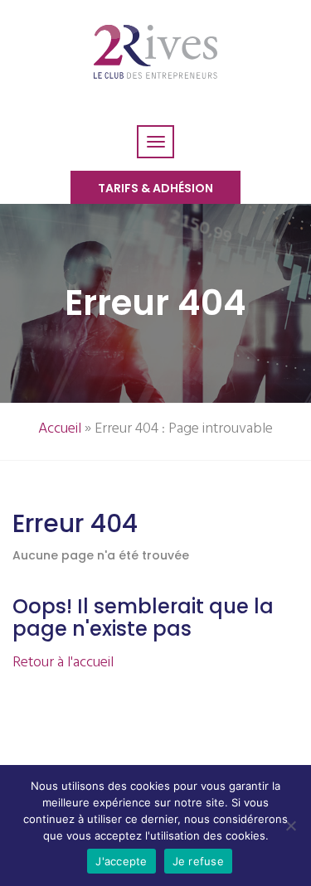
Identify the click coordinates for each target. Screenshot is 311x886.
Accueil (59, 429)
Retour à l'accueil (63, 663)
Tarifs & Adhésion (155, 188)
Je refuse (198, 861)
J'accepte (121, 861)
